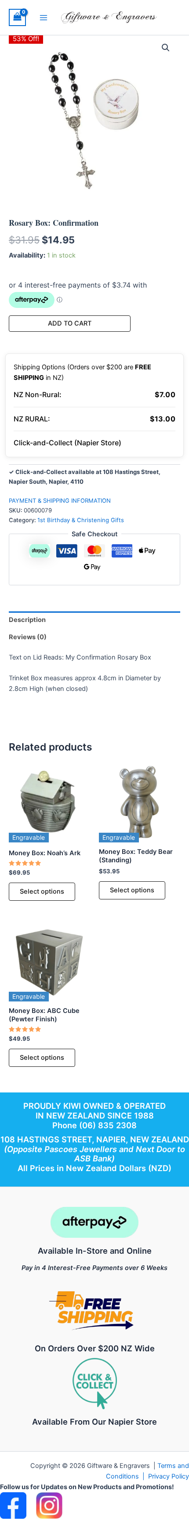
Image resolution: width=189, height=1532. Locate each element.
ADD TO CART (69, 323)
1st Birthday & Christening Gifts (80, 519)
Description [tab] (27, 620)
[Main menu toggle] (43, 17)
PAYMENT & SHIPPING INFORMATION (60, 500)
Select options (42, 891)
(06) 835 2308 (108, 1125)
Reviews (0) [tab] (28, 637)
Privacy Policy (168, 1476)
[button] (166, 48)
